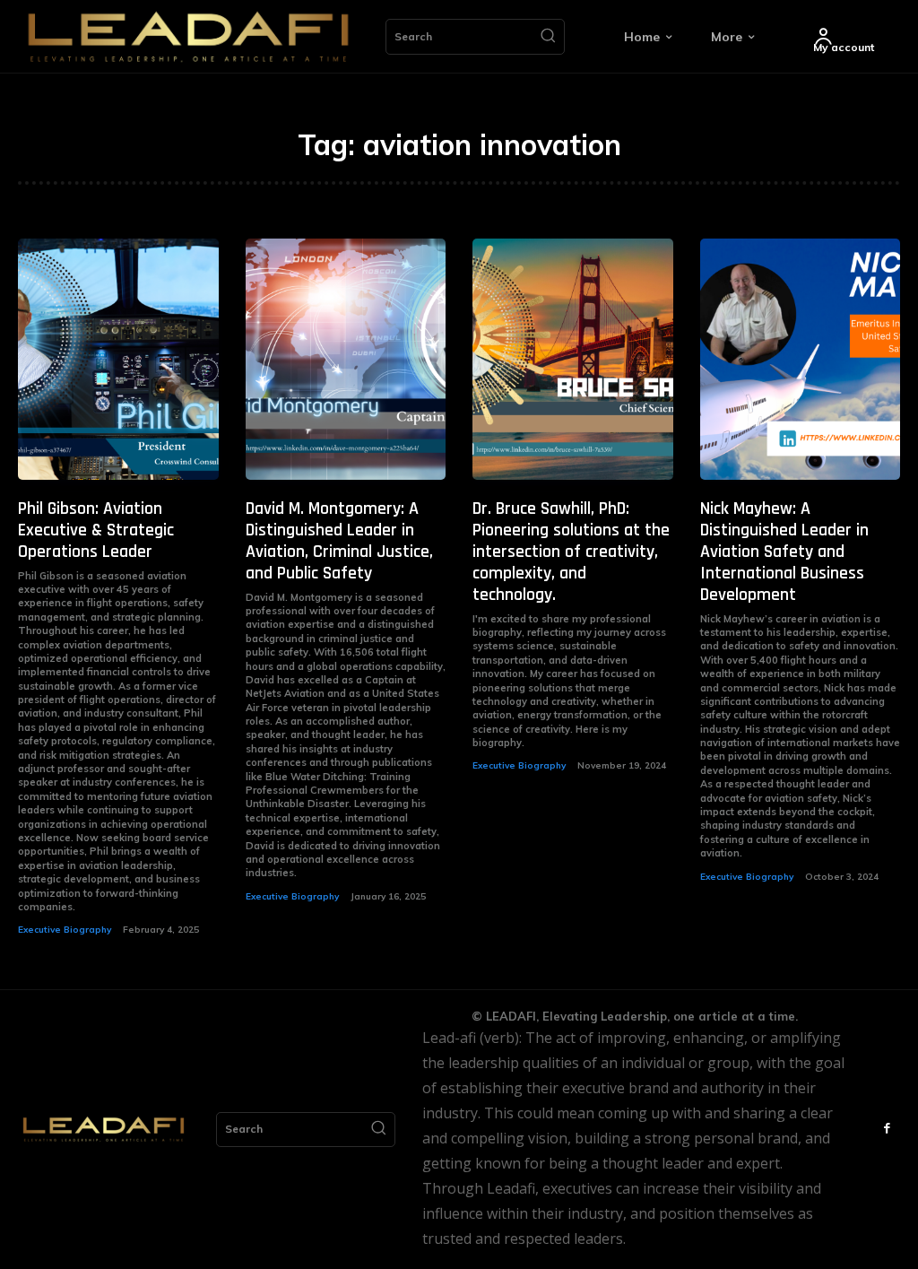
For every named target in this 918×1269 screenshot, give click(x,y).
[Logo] (188, 37)
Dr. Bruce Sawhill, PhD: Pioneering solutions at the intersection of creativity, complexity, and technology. (571, 551)
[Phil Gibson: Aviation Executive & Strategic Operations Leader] (118, 359)
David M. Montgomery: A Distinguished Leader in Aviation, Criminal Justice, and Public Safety (339, 541)
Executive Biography (64, 929)
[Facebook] (886, 1129)
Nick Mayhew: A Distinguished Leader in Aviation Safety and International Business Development (784, 551)
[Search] (548, 37)
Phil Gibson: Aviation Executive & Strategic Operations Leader (96, 530)
